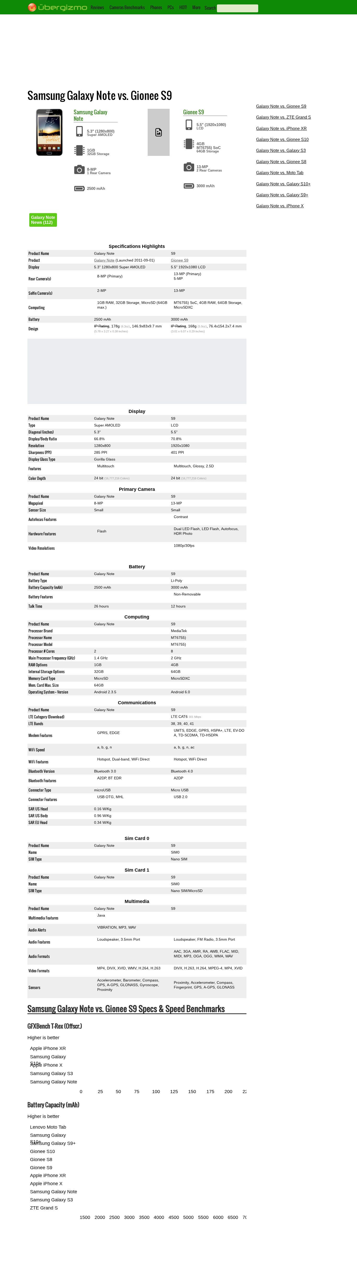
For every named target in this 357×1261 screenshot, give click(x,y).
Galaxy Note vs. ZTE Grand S (283, 117)
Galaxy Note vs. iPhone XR (281, 128)
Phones (156, 7)
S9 (201, 112)
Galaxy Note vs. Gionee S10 (282, 139)
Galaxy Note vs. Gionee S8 (281, 162)
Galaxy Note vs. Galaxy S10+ (283, 184)
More (196, 7)
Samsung (83, 112)
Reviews (97, 7)
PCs (171, 7)
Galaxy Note (104, 260)
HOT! (183, 7)
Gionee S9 (179, 260)
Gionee (190, 112)
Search (210, 8)
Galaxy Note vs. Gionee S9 (281, 106)
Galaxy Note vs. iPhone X (280, 206)
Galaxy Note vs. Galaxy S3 (281, 150)
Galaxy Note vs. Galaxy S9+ (282, 195)
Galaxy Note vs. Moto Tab (279, 173)
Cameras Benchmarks (127, 7)
